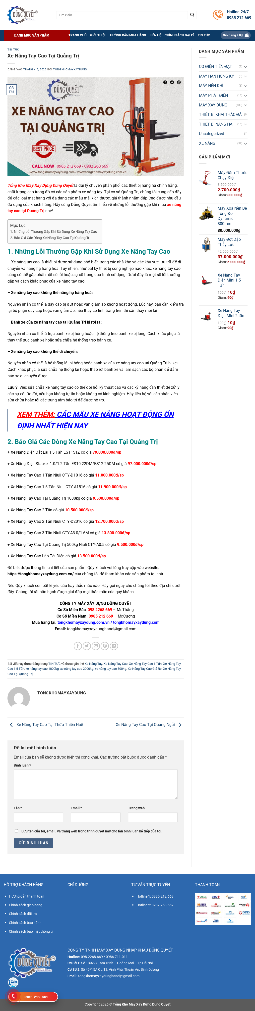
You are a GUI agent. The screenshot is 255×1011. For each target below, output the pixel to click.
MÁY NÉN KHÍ (211, 85)
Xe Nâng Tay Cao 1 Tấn (145, 664)
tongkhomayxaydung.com (136, 622)
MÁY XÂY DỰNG (213, 105)
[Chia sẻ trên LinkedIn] (114, 646)
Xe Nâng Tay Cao (116, 664)
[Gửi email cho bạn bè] (96, 646)
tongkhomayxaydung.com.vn (84, 622)
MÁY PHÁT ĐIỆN (213, 95)
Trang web (136, 808)
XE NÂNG (207, 143)
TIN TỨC (204, 35)
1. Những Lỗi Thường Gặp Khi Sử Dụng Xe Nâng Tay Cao (53, 232)
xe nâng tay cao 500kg (110, 669)
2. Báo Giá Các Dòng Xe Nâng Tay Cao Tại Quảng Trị (50, 238)
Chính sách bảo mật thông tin (32, 931)
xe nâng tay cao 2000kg (76, 669)
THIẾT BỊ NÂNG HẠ (215, 124)
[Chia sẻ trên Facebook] (78, 646)
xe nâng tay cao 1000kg (42, 669)
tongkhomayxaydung (70, 69)
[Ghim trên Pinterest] (105, 646)
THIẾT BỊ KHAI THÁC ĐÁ (220, 114)
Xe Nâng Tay (93, 664)
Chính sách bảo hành (25, 923)
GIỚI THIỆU (98, 35)
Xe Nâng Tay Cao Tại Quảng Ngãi (146, 724)
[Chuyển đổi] (246, 67)
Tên (18, 808)
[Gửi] (192, 15)
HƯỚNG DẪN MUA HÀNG (128, 35)
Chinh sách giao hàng (25, 905)
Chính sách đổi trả (23, 914)
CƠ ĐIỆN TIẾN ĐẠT (215, 66)
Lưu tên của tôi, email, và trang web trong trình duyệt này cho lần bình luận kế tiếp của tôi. (91, 831)
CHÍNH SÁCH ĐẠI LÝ (179, 35)
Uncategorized (211, 133)
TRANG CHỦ (77, 35)
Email (76, 808)
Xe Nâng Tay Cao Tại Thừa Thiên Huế (49, 724)
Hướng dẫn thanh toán (26, 896)
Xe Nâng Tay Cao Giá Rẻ (145, 669)
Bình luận (22, 765)
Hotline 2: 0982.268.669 (155, 905)
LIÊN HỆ (155, 35)
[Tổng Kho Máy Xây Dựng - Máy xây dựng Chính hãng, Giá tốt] (22, 14)
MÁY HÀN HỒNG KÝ (216, 76)
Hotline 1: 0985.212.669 (155, 896)
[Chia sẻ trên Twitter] (87, 646)
